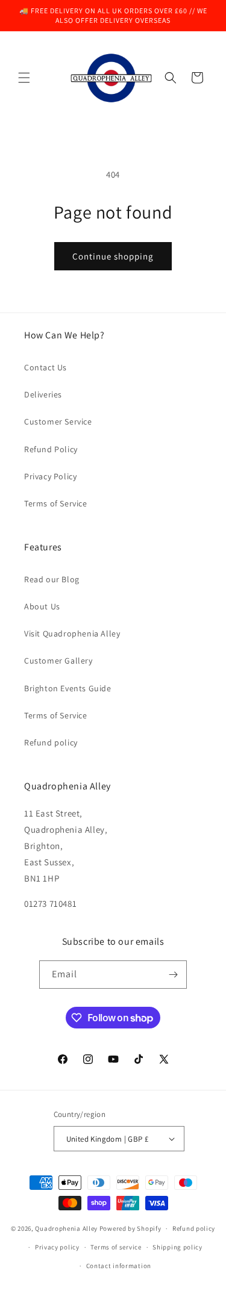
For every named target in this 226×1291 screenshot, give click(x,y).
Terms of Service (55, 503)
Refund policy (51, 742)
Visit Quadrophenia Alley (72, 633)
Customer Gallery (58, 660)
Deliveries (43, 394)
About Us (42, 606)
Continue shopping (113, 256)
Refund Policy (51, 449)
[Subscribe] (173, 974)
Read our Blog (52, 579)
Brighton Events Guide (67, 688)
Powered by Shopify (130, 1228)
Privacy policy (57, 1247)
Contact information (118, 1265)
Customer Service (58, 421)
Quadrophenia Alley (66, 1228)
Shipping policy (177, 1247)
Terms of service (115, 1247)
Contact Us (45, 367)
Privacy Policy (50, 476)
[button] (24, 77)
